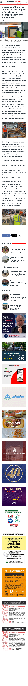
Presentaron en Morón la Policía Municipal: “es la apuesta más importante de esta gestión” (18, 283)
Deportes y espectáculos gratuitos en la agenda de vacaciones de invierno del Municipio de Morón (17, 250)
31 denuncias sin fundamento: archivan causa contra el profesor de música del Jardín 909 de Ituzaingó (18, 297)
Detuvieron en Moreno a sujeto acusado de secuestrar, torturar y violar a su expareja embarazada (17, 306)
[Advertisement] (14, 668)
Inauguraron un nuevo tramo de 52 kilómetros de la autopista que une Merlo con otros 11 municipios (18, 259)
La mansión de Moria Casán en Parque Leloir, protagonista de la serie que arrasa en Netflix (18, 274)
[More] (19, 235)
